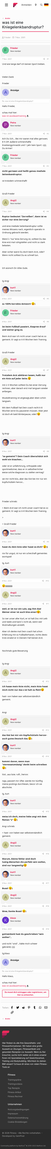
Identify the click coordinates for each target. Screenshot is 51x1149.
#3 (48, 166)
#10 (47, 581)
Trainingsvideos (15, 1084)
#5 (48, 299)
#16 (47, 854)
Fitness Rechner (15, 1096)
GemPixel (20, 1136)
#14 (47, 756)
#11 (47, 604)
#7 (48, 370)
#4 (48, 211)
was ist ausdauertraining (14, 115)
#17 (47, 883)
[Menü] (6, 5)
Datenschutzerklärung (18, 1117)
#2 (48, 134)
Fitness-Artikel (14, 1092)
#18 (47, 906)
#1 (48, 59)
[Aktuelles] (36, 5)
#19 (47, 929)
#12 (47, 681)
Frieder (7, 37)
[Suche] (41, 5)
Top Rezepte (14, 1088)
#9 (48, 542)
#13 (47, 730)
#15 (47, 811)
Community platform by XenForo (23, 1146)
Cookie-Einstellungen (17, 1122)
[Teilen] (44, 59)
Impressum (13, 1113)
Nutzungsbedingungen (18, 1109)
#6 (48, 322)
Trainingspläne (14, 1080)
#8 (48, 451)
